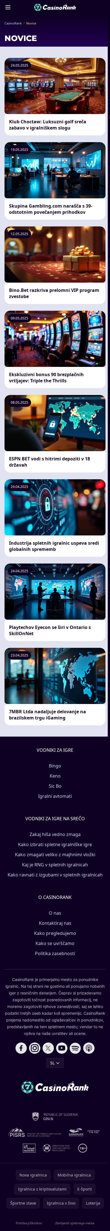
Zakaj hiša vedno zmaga (55, 834)
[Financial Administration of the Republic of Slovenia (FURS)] (55, 1116)
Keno (55, 776)
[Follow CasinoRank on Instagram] (34, 1048)
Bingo (55, 766)
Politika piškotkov (29, 1223)
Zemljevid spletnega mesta (74, 1223)
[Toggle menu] (8, 7)
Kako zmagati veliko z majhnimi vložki (55, 854)
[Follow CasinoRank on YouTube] (61, 1048)
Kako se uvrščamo (55, 943)
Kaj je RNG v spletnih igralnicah (55, 865)
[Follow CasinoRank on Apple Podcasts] (88, 1048)
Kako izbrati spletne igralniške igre (55, 844)
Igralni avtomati (55, 796)
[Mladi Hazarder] (29, 1148)
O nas (55, 913)
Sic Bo (55, 786)
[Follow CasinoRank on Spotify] (75, 1048)
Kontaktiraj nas (55, 923)
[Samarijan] (85, 1132)
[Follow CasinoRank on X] (48, 1048)
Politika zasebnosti (55, 953)
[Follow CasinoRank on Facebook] (21, 1048)
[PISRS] (34, 1132)
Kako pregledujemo (55, 933)
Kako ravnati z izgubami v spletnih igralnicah (55, 875)
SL (52, 1063)
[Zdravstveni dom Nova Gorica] (56, 1148)
